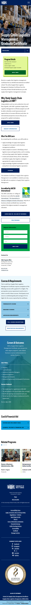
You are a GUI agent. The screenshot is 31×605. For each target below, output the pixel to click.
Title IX (15, 519)
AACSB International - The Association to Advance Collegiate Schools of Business (12, 198)
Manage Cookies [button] (24, 603)
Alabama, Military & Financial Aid (13, 427)
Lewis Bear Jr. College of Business (15, 214)
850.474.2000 (15, 499)
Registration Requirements (15, 328)
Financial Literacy (15, 524)
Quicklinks (5, 50)
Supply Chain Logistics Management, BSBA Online (16, 598)
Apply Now (15, 72)
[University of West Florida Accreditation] (15, 574)
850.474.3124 (4, 268)
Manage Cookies (15, 533)
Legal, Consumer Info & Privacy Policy (16, 512)
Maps (15, 497)
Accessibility (15, 528)
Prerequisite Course (9, 304)
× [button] (29, 601)
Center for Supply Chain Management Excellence (15, 596)
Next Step (16, 246)
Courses (10, 170)
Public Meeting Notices (16, 526)
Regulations (13, 515)
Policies (19, 515)
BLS (7, 402)
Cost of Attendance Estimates (15, 521)
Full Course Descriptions (15, 322)
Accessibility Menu (15, 510)
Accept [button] (18, 603)
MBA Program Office (6, 260)
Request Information (10, 128)
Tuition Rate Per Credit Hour (12, 423)
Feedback (15, 530)
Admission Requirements (11, 315)
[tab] (15, 423)
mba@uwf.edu (4, 270)
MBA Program (15, 220)
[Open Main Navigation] (29, 2)
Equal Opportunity (15, 517)
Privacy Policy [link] (11, 603)
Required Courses (8, 309)
